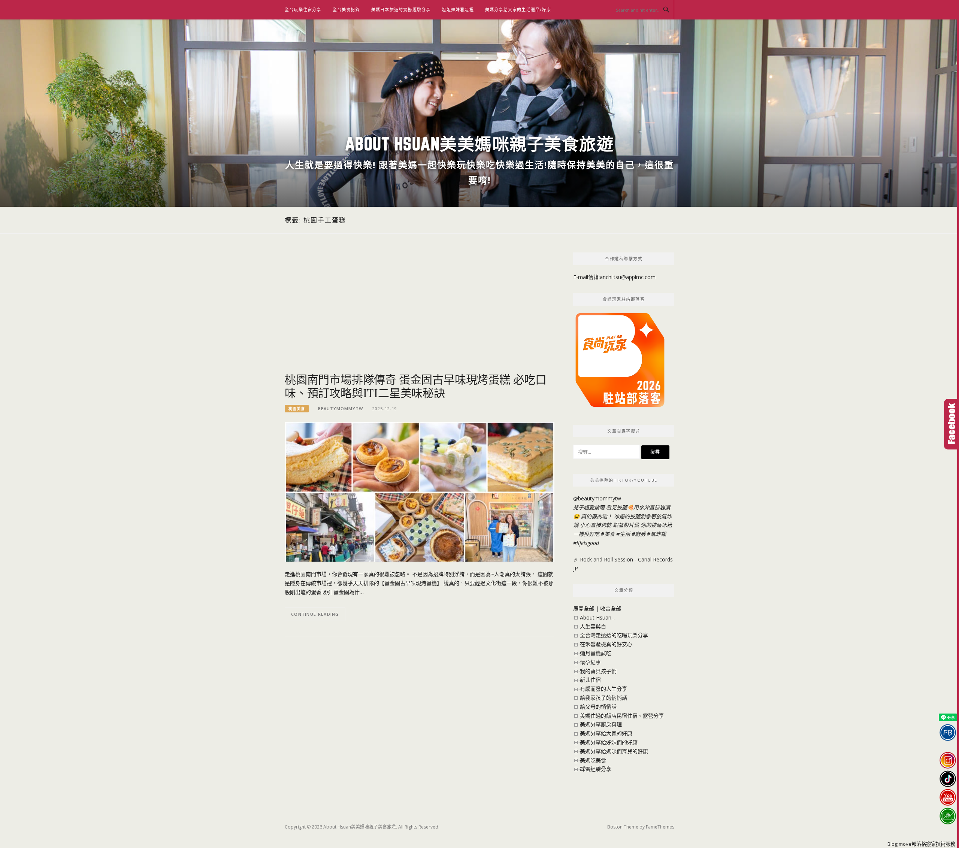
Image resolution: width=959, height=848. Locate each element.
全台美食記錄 (346, 9)
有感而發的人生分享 (603, 688)
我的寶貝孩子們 (598, 671)
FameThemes (660, 827)
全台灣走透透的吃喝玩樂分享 (614, 635)
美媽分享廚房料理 (601, 724)
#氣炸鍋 (656, 533)
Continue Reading (315, 614)
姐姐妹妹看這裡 (458, 9)
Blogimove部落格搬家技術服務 (921, 844)
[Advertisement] (419, 312)
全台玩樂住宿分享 (303, 9)
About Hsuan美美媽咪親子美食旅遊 (479, 144)
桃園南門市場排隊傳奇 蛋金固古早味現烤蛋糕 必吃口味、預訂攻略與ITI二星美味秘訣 (416, 386)
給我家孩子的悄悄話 (603, 697)
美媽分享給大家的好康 (606, 733)
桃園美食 (296, 408)
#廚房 (638, 533)
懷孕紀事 (590, 662)
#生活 (623, 533)
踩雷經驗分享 (595, 768)
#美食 (608, 533)
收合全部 (610, 608)
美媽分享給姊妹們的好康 (609, 742)
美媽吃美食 (593, 760)
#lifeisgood (586, 542)
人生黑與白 (593, 626)
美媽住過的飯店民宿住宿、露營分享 (622, 715)
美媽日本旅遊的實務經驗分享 (401, 9)
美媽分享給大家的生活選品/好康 (518, 9)
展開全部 (583, 608)
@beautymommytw (597, 498)
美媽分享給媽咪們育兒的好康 (614, 751)
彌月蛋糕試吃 (595, 653)
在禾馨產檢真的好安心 (606, 644)
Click (951, 424)
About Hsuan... (597, 617)
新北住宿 (590, 679)
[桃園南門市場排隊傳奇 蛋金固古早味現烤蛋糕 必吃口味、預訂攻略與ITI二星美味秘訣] (419, 491)
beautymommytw (340, 408)
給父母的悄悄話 (598, 706)
